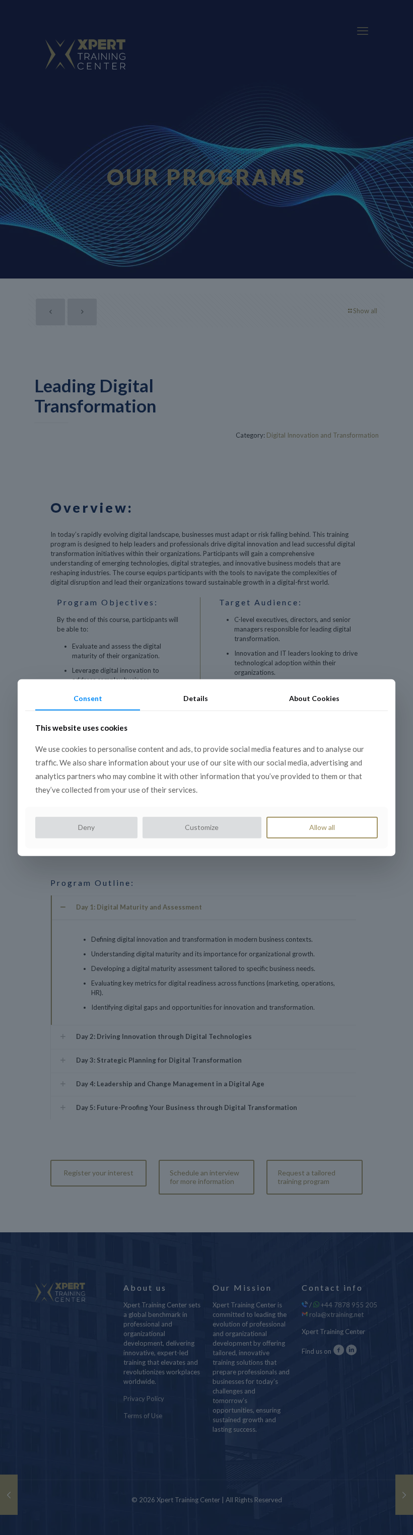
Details (195, 698)
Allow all (322, 827)
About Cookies (314, 698)
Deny (86, 827)
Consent (88, 698)
